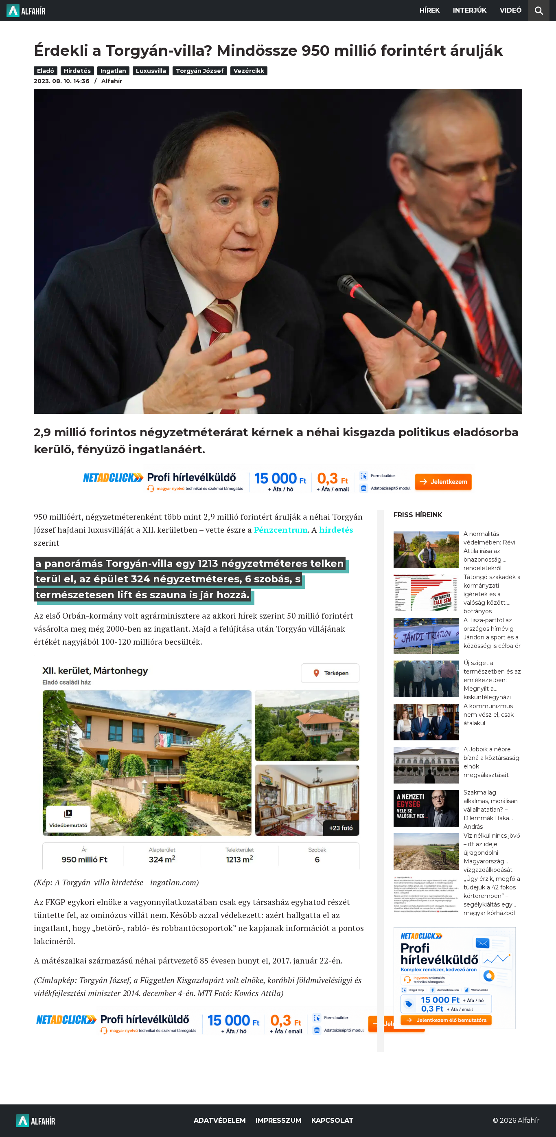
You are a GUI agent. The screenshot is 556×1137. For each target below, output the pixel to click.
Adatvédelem (220, 1120)
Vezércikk (249, 71)
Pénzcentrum (281, 529)
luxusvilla (151, 71)
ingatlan (113, 71)
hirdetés (77, 71)
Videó (511, 10)
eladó (45, 71)
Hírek (430, 10)
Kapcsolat (332, 1120)
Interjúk (470, 10)
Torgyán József (200, 71)
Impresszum (279, 1120)
